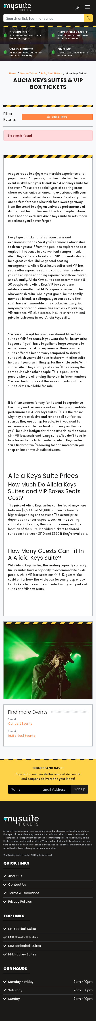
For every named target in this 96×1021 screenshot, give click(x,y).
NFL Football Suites (22, 928)
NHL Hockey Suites (22, 954)
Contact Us (17, 884)
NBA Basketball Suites (24, 946)
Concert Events (20, 723)
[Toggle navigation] (87, 7)
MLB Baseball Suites (23, 937)
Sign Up (79, 789)
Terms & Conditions (23, 893)
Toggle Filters (58, 117)
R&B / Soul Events (21, 735)
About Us (15, 876)
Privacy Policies (20, 901)
